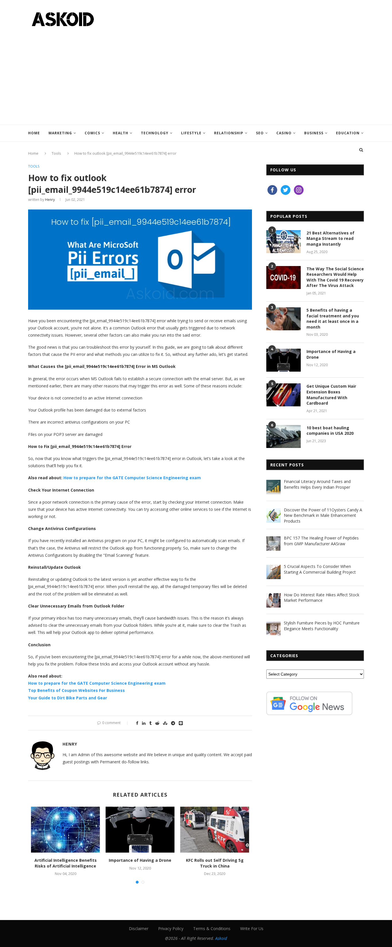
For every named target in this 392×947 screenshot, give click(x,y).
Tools (33, 166)
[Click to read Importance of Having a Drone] (140, 830)
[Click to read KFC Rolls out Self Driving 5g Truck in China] (214, 830)
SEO (260, 133)
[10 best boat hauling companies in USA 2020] (283, 436)
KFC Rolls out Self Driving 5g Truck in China (215, 863)
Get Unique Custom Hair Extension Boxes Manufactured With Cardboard (331, 394)
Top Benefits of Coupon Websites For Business (76, 690)
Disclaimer (138, 928)
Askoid (221, 938)
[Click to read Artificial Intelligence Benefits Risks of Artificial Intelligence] (65, 830)
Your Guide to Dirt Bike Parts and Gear (67, 697)
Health (120, 133)
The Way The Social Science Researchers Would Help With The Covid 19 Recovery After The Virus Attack (335, 277)
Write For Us (251, 928)
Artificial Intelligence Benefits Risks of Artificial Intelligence (65, 863)
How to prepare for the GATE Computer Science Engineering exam (132, 477)
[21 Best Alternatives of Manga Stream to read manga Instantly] (283, 241)
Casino (284, 133)
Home (34, 133)
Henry (50, 199)
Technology (154, 133)
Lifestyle (191, 133)
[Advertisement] (196, 73)
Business (313, 133)
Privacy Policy (170, 928)
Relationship (228, 133)
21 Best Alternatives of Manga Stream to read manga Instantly (330, 238)
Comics (92, 133)
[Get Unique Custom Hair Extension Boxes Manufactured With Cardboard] (283, 394)
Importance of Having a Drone (140, 860)
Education (348, 133)
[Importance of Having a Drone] (283, 360)
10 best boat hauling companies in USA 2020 (330, 430)
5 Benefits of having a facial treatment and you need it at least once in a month (332, 318)
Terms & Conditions (211, 928)
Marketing (60, 133)
